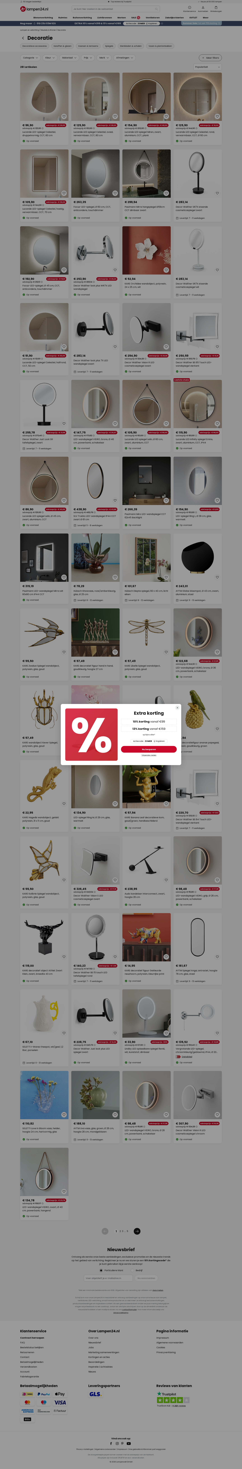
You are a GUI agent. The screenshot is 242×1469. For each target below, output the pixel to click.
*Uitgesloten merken (148, 755)
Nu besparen (149, 749)
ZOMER (149, 741)
